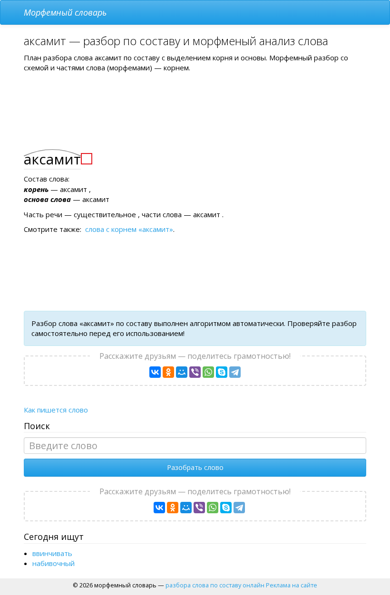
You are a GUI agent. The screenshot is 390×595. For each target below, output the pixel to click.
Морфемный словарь (65, 12)
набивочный (53, 563)
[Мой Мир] (181, 372)
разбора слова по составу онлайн (215, 585)
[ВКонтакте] (155, 372)
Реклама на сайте (291, 585)
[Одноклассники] (168, 372)
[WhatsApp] (208, 372)
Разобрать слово (195, 467)
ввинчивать (52, 553)
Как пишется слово (56, 409)
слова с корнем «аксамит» (129, 229)
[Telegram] (235, 372)
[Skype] (221, 372)
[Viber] (195, 372)
